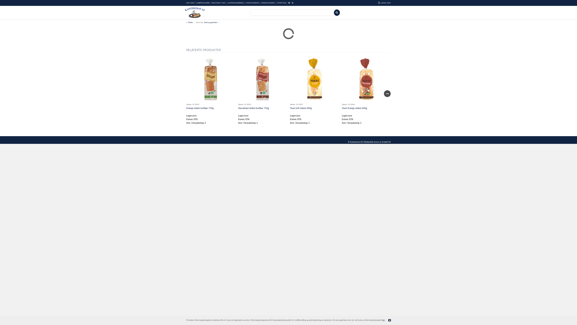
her (383, 320)
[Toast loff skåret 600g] (314, 79)
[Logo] (195, 12)
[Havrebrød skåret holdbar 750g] (262, 79)
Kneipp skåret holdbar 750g (200, 108)
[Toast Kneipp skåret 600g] (366, 79)
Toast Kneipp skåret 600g (354, 108)
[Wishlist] (231, 61)
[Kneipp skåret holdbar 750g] (211, 79)
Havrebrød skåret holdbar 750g (253, 108)
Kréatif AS (386, 142)
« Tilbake (189, 22)
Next (387, 93)
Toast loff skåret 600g (301, 108)
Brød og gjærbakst (211, 22)
